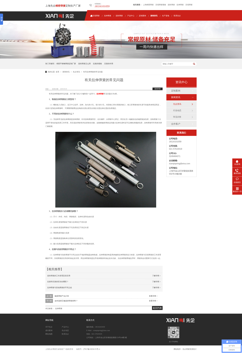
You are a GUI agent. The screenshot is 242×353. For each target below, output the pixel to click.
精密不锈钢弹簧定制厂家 (66, 64)
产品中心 (130, 16)
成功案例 (48, 330)
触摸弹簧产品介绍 (62, 296)
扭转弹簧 (171, 5)
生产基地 (165, 16)
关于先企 (48, 327)
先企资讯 (76, 72)
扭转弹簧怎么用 (84, 64)
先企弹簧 (186, 349)
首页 (58, 72)
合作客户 (175, 124)
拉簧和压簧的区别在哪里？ (57, 282)
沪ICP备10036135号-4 (91, 349)
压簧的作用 (108, 64)
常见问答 (177, 117)
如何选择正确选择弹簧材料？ (66, 301)
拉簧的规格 (97, 64)
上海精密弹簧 (148, 5)
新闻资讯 (154, 16)
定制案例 (142, 16)
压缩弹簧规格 (160, 5)
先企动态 (65, 330)
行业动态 (177, 110)
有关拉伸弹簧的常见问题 (93, 72)
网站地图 (48, 334)
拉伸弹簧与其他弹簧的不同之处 (59, 288)
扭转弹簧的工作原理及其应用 (58, 276)
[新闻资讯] (121, 58)
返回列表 (158, 89)
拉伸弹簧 (180, 5)
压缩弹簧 (188, 5)
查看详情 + (153, 296)
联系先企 (177, 16)
